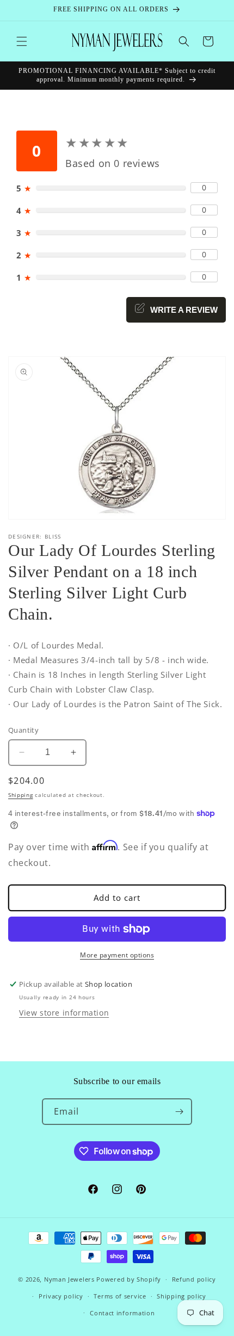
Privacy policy (61, 1296)
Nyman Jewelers (69, 1279)
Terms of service (120, 1296)
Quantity (23, 730)
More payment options (117, 955)
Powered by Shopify (128, 1279)
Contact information (122, 1313)
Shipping (20, 795)
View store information (64, 1012)
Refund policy (194, 1279)
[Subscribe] (179, 1111)
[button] (22, 41)
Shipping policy (181, 1296)
